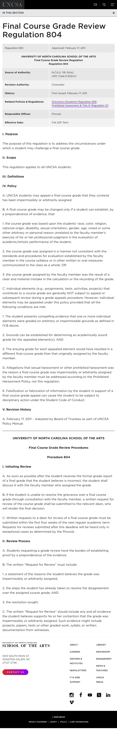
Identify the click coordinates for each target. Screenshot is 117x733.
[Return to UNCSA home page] (12, 4)
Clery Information (79, 722)
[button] (95, 4)
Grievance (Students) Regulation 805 (74, 101)
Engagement (104, 659)
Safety (53, 722)
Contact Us (15, 672)
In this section (13, 12)
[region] (58, 85)
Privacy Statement (38, 722)
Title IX (63, 722)
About (74, 645)
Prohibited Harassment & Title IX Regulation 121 (80, 105)
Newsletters (78, 670)
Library (101, 645)
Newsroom (103, 652)
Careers (75, 652)
